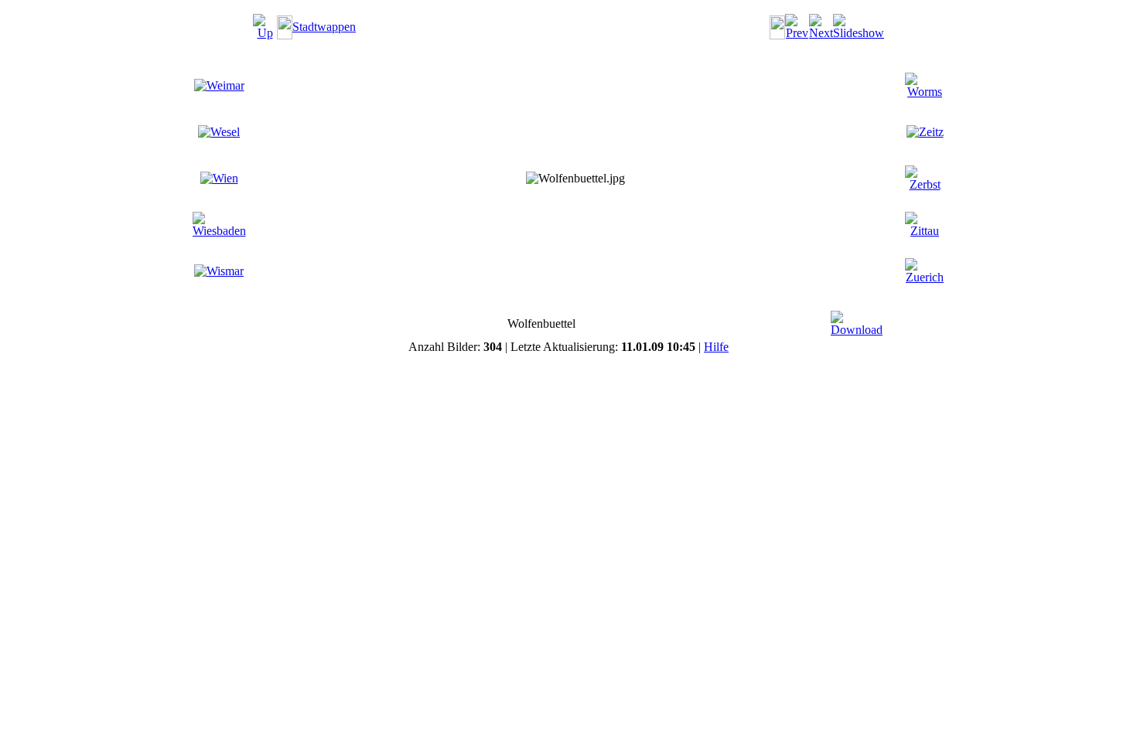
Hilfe (716, 346)
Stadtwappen (324, 26)
